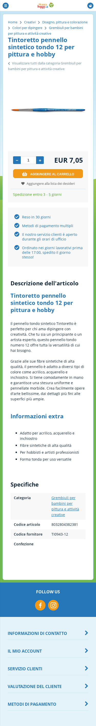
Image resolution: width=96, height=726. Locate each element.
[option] (48, 110)
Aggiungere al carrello (52, 174)
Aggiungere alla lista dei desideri (51, 183)
